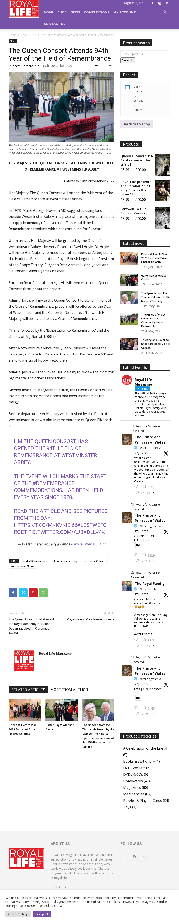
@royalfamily (148, 589)
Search (127, 60)
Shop (62, 12)
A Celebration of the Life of (145, 748)
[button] (165, 12)
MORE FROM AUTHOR (69, 689)
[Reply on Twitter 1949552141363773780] (137, 555)
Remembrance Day (65, 561)
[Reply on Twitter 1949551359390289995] (137, 640)
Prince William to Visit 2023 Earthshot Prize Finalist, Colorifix (22, 729)
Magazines (132, 787)
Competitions (96, 12)
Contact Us (54, 23)
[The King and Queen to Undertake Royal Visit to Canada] (129, 344)
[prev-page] (11, 755)
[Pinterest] (33, 592)
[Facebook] (152, 3)
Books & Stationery (139, 761)
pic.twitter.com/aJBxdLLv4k (66, 532)
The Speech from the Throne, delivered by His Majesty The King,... (155, 297)
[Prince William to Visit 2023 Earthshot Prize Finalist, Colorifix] (25, 710)
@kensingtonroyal (151, 448)
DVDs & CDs (133, 774)
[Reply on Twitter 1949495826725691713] (137, 708)
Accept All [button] (42, 914)
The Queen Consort (94, 561)
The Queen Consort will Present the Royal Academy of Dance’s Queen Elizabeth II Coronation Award (31, 626)
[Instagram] (160, 3)
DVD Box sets (134, 767)
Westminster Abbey (22, 566)
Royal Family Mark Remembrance (90, 619)
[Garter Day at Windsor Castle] (61, 710)
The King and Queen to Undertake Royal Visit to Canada (155, 343)
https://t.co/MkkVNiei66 (45, 525)
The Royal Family (149, 583)
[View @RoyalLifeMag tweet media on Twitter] (138, 545)
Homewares (133, 781)
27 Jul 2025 (141, 453)
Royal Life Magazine (26, 65)
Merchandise (133, 794)
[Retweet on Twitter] (132, 426)
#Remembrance (54, 483)
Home (49, 12)
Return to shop (137, 124)
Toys (127, 807)
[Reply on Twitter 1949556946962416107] (137, 487)
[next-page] (18, 755)
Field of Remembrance (35, 561)
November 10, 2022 (90, 544)
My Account (124, 12)
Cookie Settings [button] (18, 914)
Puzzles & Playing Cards (142, 800)
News (75, 12)
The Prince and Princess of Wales (150, 440)
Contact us (58, 887)
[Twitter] (167, 3)
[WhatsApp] (43, 592)
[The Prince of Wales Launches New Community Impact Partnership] (129, 319)
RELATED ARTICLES (28, 689)
